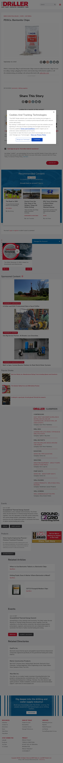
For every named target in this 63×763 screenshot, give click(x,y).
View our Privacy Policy (38, 135)
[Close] (54, 112)
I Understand (37, 139)
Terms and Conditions (28, 129)
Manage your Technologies (23, 139)
